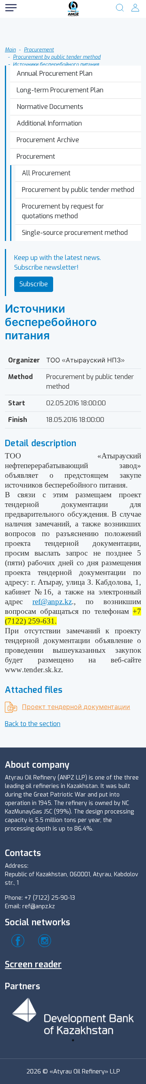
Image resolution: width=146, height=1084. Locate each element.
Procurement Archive (48, 140)
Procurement (36, 156)
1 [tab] (73, 1040)
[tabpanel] (73, 1014)
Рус (36, 24)
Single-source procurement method (75, 232)
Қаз (36, 40)
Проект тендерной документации (76, 707)
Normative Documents (50, 106)
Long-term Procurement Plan (60, 90)
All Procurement (46, 173)
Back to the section (32, 724)
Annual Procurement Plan (54, 73)
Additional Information (49, 123)
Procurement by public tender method (78, 189)
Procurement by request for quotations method (63, 211)
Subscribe (33, 284)
